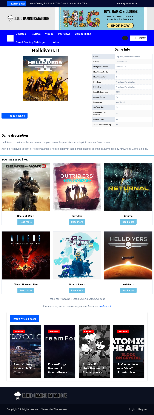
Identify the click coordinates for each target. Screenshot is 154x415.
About (57, 42)
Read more (26, 222)
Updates (21, 34)
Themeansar (60, 409)
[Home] (10, 38)
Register (142, 409)
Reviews (36, 34)
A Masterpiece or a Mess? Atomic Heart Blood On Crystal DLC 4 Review (127, 374)
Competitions (83, 34)
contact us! (105, 306)
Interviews (64, 34)
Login (132, 409)
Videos (49, 34)
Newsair (45, 409)
